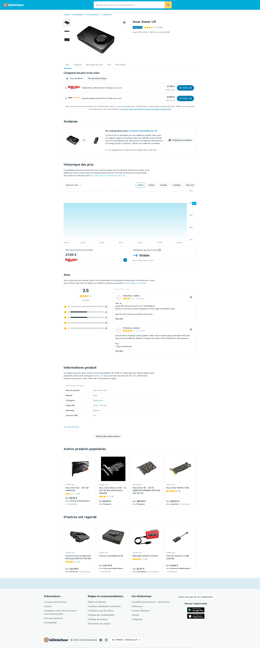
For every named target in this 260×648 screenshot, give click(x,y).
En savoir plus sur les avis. (135, 283)
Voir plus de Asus (71, 427)
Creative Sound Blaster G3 (143, 130)
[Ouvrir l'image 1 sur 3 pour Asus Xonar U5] (95, 40)
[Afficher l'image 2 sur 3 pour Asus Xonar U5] (67, 31)
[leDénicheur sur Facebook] (101, 639)
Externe (96, 410)
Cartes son (106, 14)
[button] (74, 78)
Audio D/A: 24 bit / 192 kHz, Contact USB (151, 32)
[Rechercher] (168, 4)
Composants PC (92, 14)
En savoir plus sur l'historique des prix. (108, 175)
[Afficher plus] (66, 88)
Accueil (67, 14)
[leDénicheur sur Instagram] (106, 639)
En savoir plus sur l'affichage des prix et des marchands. (145, 109)
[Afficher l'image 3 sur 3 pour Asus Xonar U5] (67, 39)
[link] (130, 140)
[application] (130, 217)
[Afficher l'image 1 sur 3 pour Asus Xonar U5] (67, 23)
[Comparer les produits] (124, 22)
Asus (95, 395)
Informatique (78, 14)
